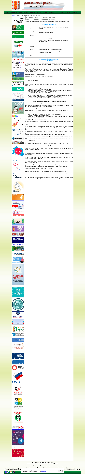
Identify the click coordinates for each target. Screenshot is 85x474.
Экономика (39, 12)
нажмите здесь (43, 471)
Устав (72, 468)
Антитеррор (74, 12)
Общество (32, 12)
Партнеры (51, 12)
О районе (6, 12)
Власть (20, 12)
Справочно (67, 12)
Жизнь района (13, 12)
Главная (13, 15)
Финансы (45, 12)
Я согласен (60, 471)
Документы (26, 12)
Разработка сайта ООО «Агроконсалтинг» (71, 471)
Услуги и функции (59, 12)
